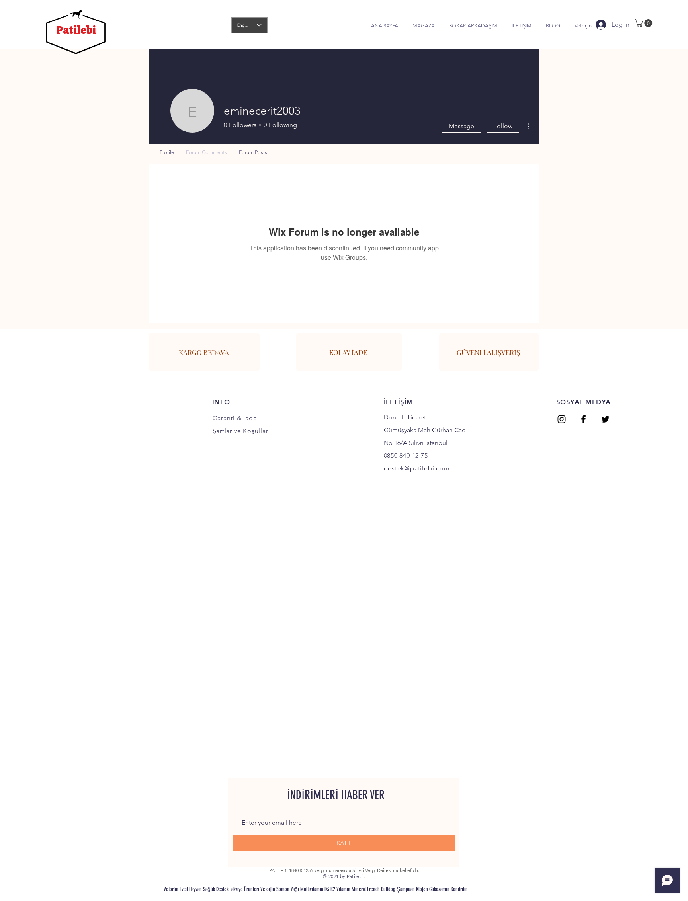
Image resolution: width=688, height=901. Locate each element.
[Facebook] (583, 419)
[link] (644, 23)
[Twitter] (605, 419)
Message (461, 126)
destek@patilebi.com (417, 468)
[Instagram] (561, 419)
